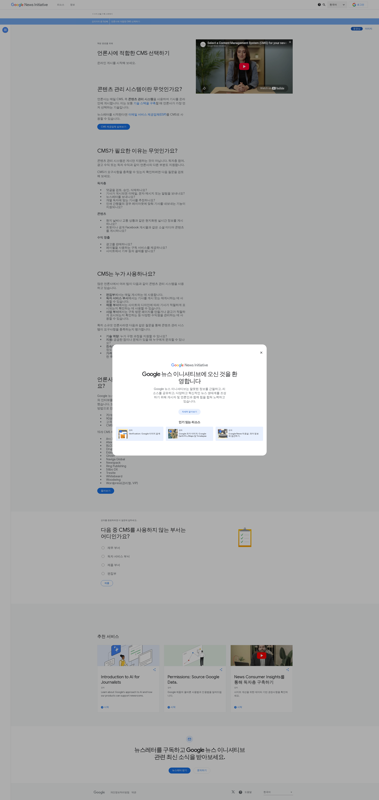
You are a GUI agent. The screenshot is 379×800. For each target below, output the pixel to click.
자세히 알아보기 (189, 411)
